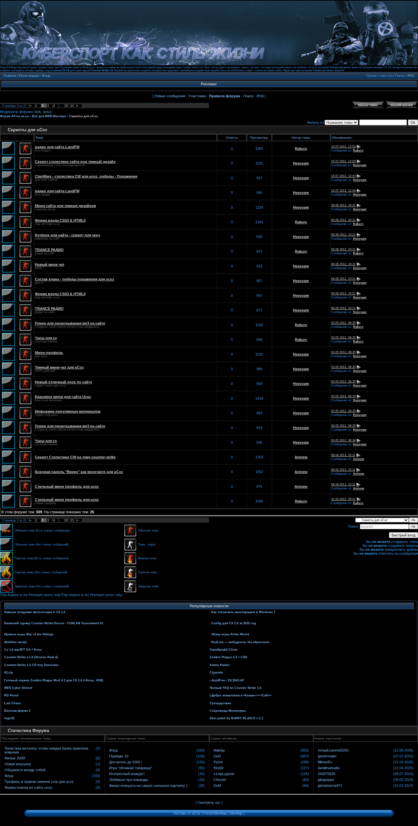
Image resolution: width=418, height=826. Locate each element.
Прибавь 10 (118, 756)
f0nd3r (219, 768)
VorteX (47, 112)
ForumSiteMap (215, 813)
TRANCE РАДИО (49, 250)
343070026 (326, 774)
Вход (46, 75)
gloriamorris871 (330, 785)
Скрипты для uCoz (83, 116)
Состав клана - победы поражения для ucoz (74, 279)
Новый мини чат (49, 264)
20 (66, 105)
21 (72, 105)
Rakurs (301, 149)
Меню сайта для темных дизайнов (65, 206)
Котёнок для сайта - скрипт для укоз (67, 235)
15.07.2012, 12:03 (343, 146)
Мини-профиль (49, 353)
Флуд (9, 776)
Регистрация (29, 75)
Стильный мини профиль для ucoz (67, 486)
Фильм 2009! (15, 758)
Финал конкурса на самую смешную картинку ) (148, 785)
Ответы (232, 137)
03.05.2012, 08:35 (343, 323)
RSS (411, 75)
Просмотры (259, 137)
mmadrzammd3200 (333, 750)
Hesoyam (301, 163)
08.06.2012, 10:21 (343, 205)
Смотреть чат (209, 802)
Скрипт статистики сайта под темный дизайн (75, 162)
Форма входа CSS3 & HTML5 (60, 220)
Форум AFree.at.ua (14, 116)
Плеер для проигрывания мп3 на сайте (70, 323)
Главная (10, 75)
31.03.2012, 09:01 (343, 499)
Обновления (341, 137)
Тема (39, 137)
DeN (38, 112)
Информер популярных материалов (68, 411)
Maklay (219, 750)
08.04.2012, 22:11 (343, 455)
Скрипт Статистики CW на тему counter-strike (75, 457)
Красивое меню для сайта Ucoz (63, 397)
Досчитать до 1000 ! (125, 762)
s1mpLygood (224, 774)
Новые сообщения (169, 96)
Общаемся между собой (25, 770)
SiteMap (236, 813)
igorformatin (327, 756)
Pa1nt (218, 762)
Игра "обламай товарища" (130, 768)
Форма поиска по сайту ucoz (28, 787)
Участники (197, 96)
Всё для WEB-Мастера (49, 116)
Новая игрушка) (18, 764)
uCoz (196, 813)
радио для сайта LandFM (57, 147)
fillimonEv (325, 762)
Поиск (248, 96)
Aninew (301, 457)
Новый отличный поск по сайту (63, 382)
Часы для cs (46, 338)
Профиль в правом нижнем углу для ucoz (39, 782)
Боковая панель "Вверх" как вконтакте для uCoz (79, 472)
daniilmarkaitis (329, 768)
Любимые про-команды (128, 780)
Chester (220, 780)
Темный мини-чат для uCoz (59, 367)
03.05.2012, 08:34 (343, 440)
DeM (217, 785)
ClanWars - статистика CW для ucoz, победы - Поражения (86, 176)
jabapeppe (326, 780)
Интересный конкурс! (127, 774)
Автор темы (301, 137)
